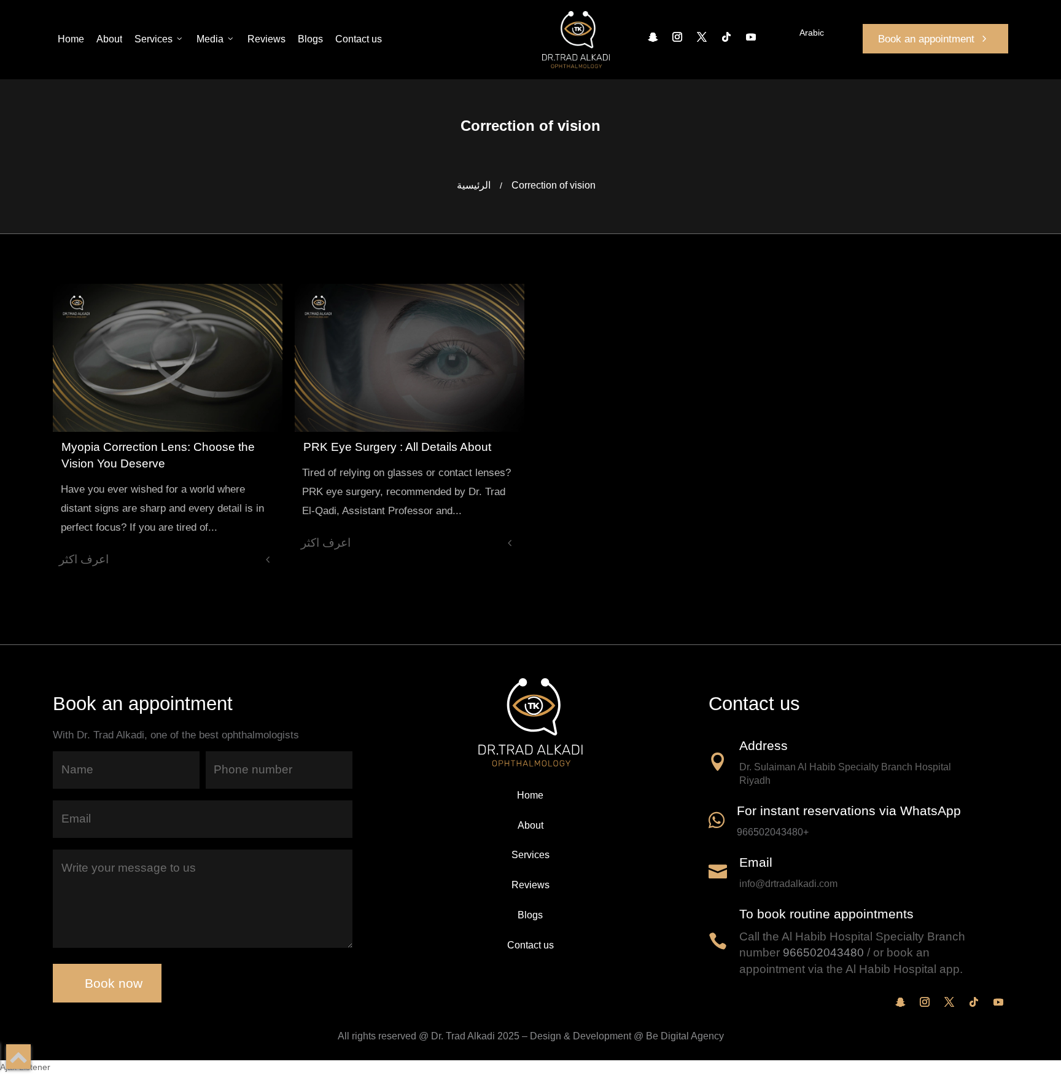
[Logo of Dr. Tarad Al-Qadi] (576, 39)
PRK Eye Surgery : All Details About (397, 446)
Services (153, 39)
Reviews (266, 39)
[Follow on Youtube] (751, 37)
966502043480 (823, 952)
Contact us (358, 39)
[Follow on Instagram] (677, 37)
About (109, 39)
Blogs (310, 39)
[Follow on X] (702, 37)
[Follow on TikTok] (726, 37)
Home (71, 39)
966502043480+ (773, 832)
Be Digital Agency (685, 1036)
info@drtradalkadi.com (788, 883)
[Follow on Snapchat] (653, 37)
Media (209, 39)
